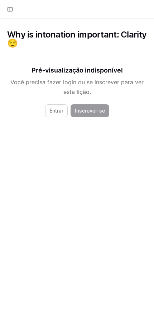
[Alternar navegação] (10, 9)
